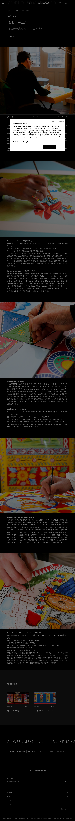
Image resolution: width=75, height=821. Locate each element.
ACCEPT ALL (50, 147)
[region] (37, 135)
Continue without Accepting (57, 121)
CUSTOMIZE (32, 147)
